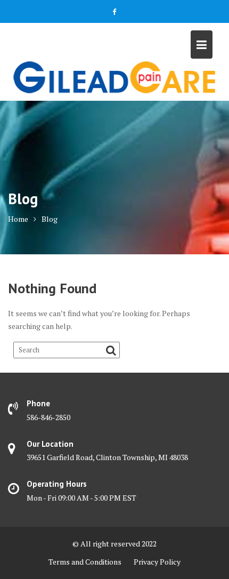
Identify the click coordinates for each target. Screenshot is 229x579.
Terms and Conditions (84, 562)
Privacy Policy (157, 562)
